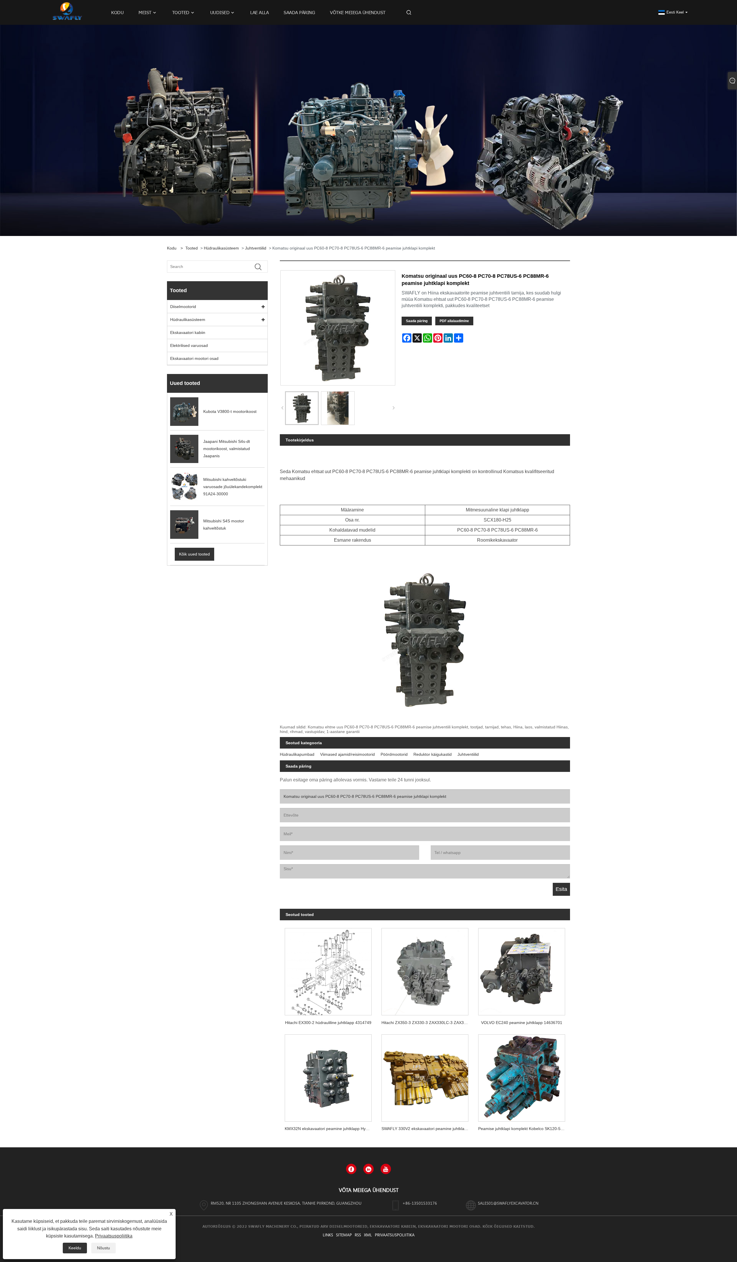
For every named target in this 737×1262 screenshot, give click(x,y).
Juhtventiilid (255, 248)
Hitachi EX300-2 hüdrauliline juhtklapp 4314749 (328, 1022)
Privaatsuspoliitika (395, 1235)
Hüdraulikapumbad (297, 754)
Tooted (191, 248)
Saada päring (417, 321)
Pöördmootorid (394, 754)
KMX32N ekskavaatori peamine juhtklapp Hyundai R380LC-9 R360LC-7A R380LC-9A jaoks (331, 1128)
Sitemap (344, 1235)
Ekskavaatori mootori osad (194, 358)
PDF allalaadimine (454, 321)
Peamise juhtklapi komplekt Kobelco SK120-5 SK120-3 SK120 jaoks (524, 1128)
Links (328, 1235)
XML (368, 1235)
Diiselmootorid (183, 306)
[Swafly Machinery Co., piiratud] (67, 12)
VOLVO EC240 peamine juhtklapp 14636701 (521, 1022)
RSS (358, 1235)
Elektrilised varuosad (189, 345)
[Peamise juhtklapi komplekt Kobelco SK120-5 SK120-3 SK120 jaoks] (521, 1075)
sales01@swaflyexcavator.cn (508, 1203)
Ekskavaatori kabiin (187, 332)
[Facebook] (351, 1169)
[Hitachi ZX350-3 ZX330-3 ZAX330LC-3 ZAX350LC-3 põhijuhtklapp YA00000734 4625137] (425, 969)
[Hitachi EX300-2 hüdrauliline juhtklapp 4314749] (328, 969)
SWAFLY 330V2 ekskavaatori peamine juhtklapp (425, 1128)
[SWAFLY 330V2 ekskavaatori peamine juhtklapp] (425, 1075)
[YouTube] (386, 1169)
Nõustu (103, 1248)
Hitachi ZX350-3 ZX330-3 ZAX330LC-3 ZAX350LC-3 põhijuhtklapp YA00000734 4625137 (427, 1022)
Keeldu (75, 1248)
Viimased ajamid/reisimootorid (347, 754)
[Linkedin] (368, 1169)
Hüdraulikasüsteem (221, 248)
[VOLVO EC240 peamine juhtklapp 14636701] (521, 969)
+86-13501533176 (419, 1203)
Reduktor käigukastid (432, 754)
